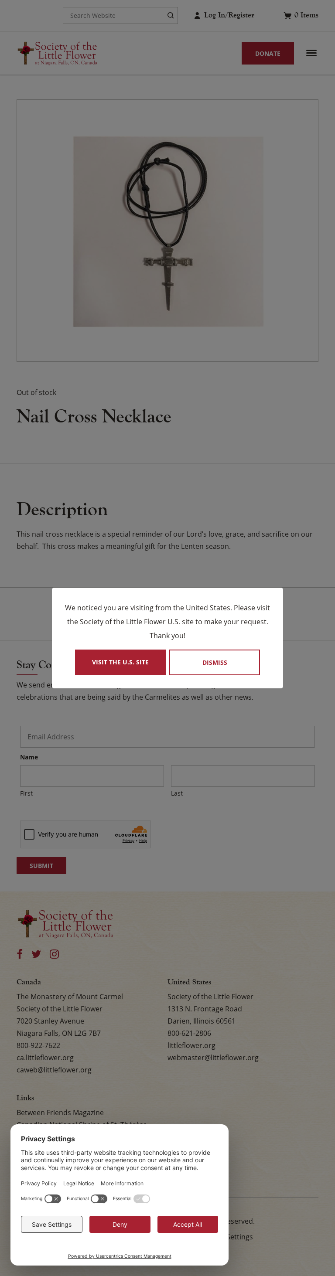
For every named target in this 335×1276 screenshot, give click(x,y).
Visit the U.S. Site (120, 662)
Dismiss (214, 662)
